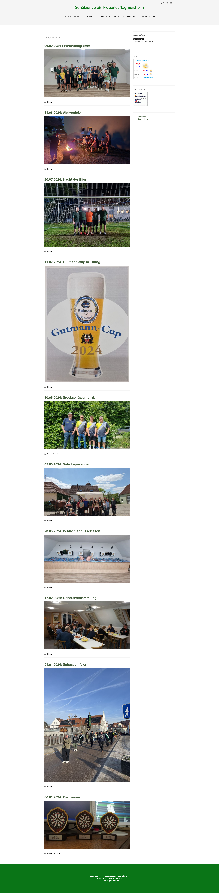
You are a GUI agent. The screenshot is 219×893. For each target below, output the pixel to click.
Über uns (88, 16)
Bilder (49, 102)
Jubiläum (77, 16)
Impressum (142, 117)
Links (154, 16)
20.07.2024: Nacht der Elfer (65, 179)
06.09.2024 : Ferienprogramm (67, 45)
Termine (144, 16)
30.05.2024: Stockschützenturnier (70, 397)
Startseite (67, 16)
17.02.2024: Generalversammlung (70, 597)
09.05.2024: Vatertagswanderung (70, 464)
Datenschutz (143, 119)
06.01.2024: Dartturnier (62, 797)
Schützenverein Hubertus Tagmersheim (109, 7)
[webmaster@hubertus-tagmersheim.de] (171, 2)
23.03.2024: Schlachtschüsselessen (72, 531)
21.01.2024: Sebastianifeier (65, 664)
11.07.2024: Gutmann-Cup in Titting (72, 262)
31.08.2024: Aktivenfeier (63, 112)
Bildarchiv (131, 16)
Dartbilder (56, 454)
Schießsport (103, 16)
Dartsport (117, 16)
